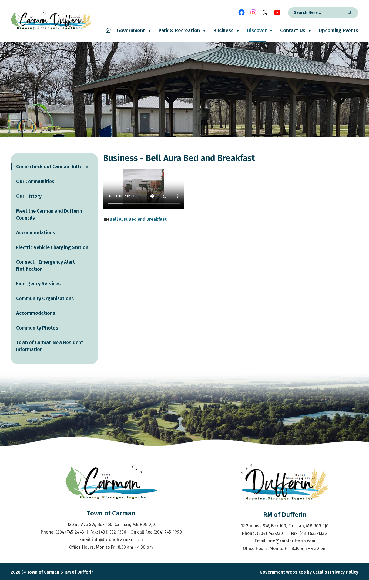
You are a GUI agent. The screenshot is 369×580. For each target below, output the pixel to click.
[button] (348, 12)
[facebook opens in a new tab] (241, 12)
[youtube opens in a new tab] (277, 12)
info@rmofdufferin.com (291, 541)
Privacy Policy (344, 572)
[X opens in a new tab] (265, 12)
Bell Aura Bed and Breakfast (138, 219)
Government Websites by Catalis (293, 572)
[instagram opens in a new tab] (253, 12)
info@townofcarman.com (117, 539)
